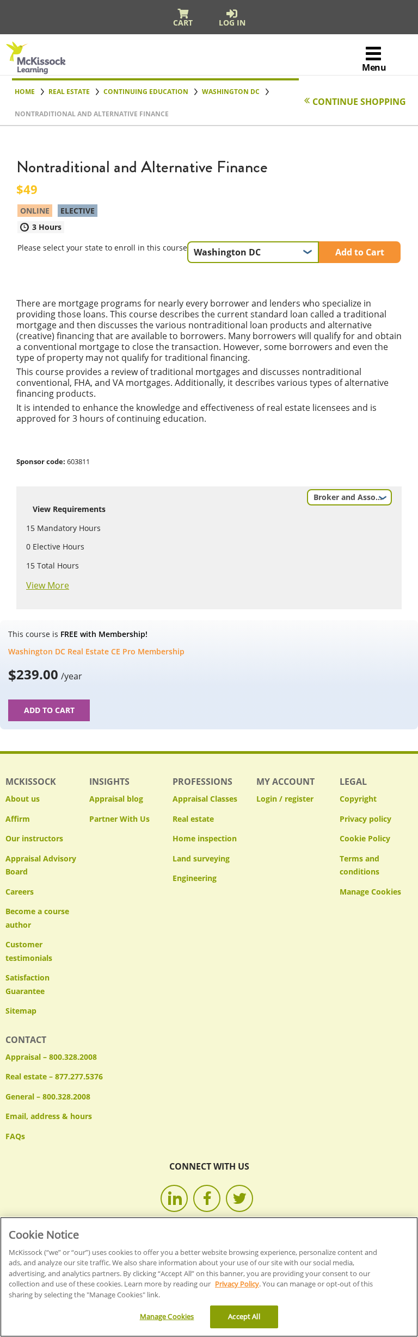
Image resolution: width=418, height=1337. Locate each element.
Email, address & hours (48, 1116)
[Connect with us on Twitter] (239, 1198)
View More (47, 585)
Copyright (358, 799)
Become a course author (37, 918)
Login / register (285, 799)
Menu (374, 67)
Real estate (193, 819)
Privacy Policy (237, 1284)
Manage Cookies (370, 892)
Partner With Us (119, 819)
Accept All (244, 1316)
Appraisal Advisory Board (40, 865)
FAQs (15, 1136)
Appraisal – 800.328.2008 (51, 1057)
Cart (183, 22)
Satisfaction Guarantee (27, 984)
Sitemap (20, 1010)
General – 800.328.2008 (47, 1096)
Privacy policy (365, 819)
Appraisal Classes (205, 799)
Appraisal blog (116, 799)
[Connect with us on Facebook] (206, 1198)
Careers (19, 891)
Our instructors (34, 838)
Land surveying (201, 858)
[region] (209, 1277)
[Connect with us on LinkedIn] (174, 1198)
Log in (232, 22)
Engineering (195, 878)
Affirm (17, 819)
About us (22, 799)
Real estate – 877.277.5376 (54, 1076)
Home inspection (205, 838)
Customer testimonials (28, 951)
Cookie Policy (365, 838)
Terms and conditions (359, 865)
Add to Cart (359, 252)
